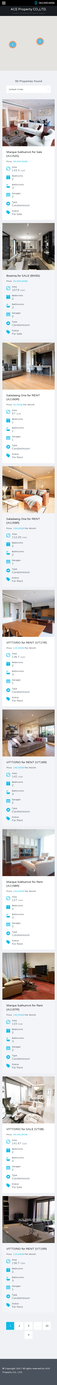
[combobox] (28, 89)
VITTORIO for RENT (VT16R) (26, 762)
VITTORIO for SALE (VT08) (25, 1129)
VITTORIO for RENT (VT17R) (26, 642)
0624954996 (47, 3)
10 (46, 1325)
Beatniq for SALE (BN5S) (23, 275)
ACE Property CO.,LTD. (28, 9)
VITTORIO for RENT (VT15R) (26, 1249)
